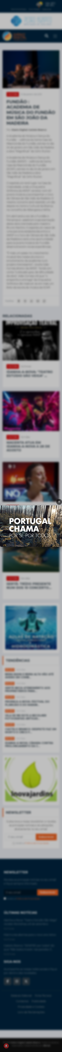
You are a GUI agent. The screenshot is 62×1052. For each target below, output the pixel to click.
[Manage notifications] (6, 1045)
